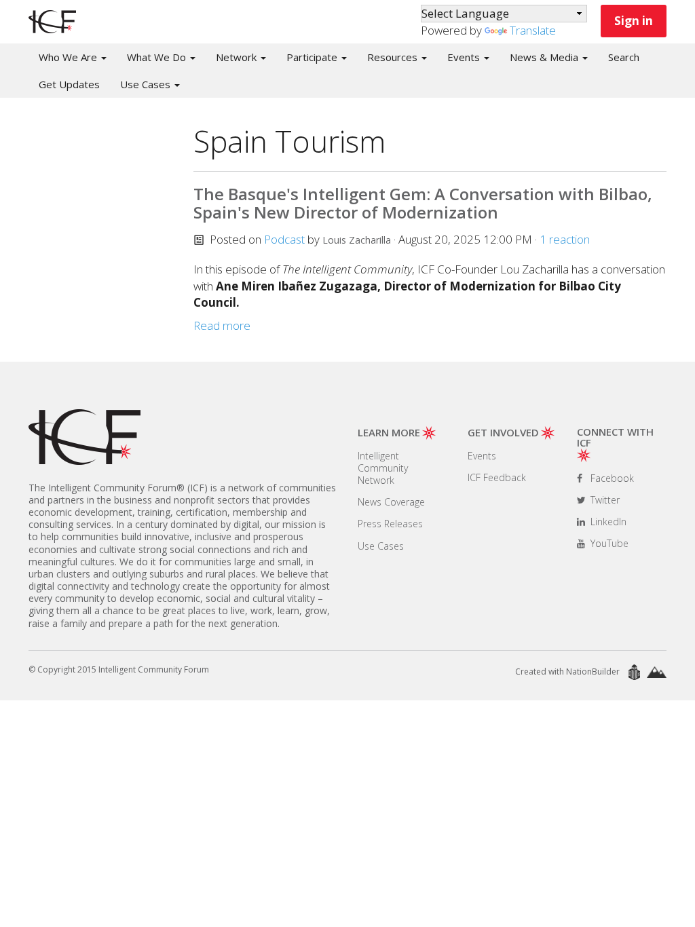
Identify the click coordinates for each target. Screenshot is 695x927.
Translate (533, 30)
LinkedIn (607, 521)
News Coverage (391, 501)
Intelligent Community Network (383, 468)
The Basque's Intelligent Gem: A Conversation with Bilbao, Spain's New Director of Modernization (422, 203)
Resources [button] (393, 57)
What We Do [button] (158, 57)
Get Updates (69, 84)
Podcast (284, 239)
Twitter (604, 499)
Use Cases (381, 546)
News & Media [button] (545, 57)
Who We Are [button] (69, 57)
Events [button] (465, 57)
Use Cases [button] (146, 84)
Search (623, 57)
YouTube (608, 543)
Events (482, 455)
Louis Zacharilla (356, 239)
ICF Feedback (497, 477)
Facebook (611, 478)
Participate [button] (313, 57)
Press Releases (390, 523)
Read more (221, 325)
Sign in (633, 21)
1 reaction (565, 239)
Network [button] (237, 57)
